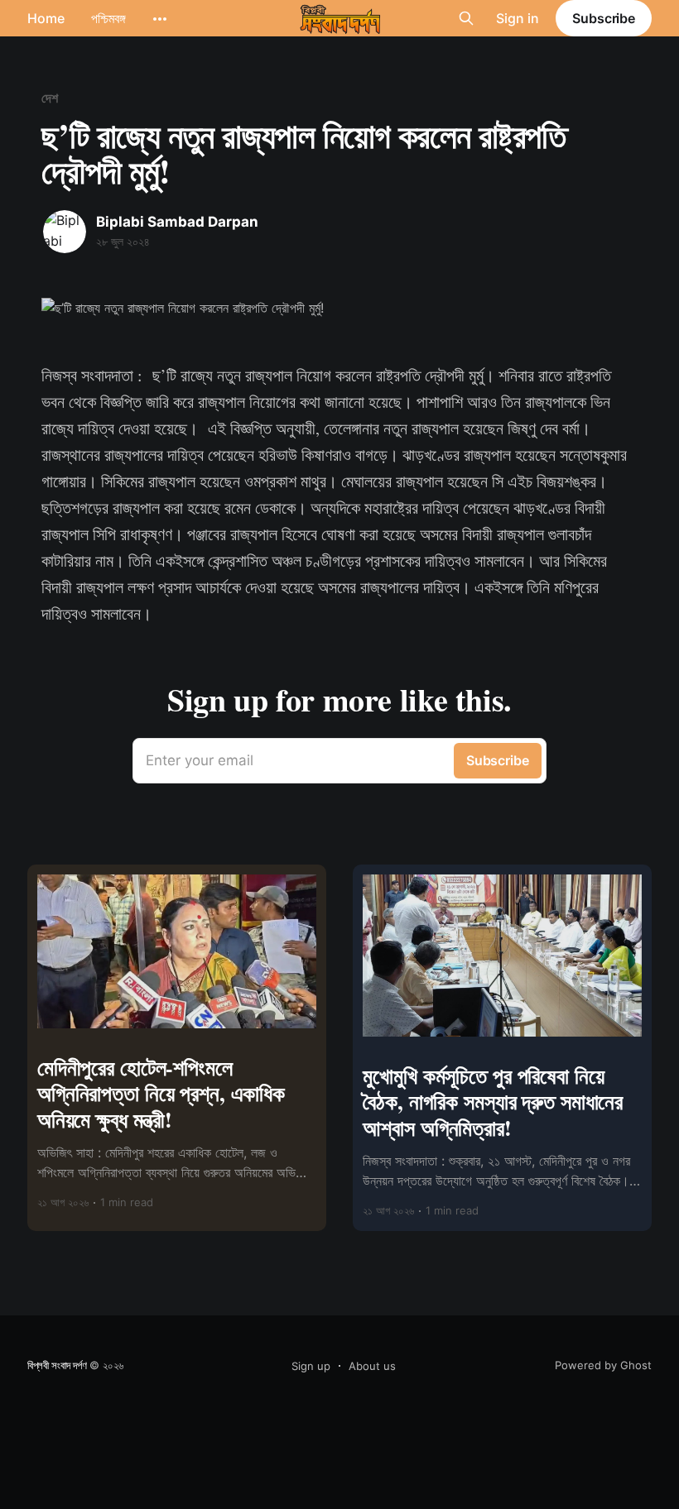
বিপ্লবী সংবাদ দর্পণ (57, 1365)
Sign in (517, 18)
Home (46, 18)
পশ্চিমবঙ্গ (108, 18)
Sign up (310, 1365)
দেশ (49, 97)
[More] (159, 19)
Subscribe (603, 18)
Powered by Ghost (603, 1365)
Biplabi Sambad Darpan (177, 221)
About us (372, 1365)
